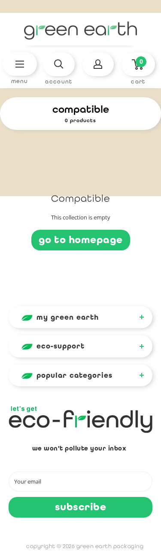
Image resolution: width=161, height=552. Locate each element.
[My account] (98, 64)
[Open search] (58, 64)
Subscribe (80, 507)
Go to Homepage (81, 240)
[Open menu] (20, 64)
